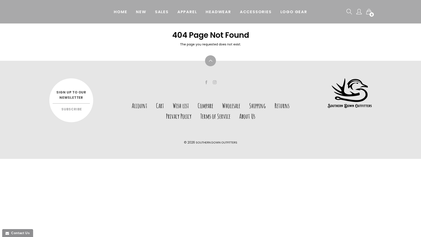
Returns (282, 106)
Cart (160, 106)
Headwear (218, 11)
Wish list (181, 106)
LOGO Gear (293, 11)
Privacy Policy (178, 116)
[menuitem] (120, 11)
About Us (247, 116)
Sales (162, 11)
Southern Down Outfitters (216, 142)
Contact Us (19, 233)
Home (120, 11)
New (141, 11)
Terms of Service (215, 116)
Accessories (256, 11)
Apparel (187, 11)
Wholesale (231, 106)
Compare (205, 106)
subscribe (71, 109)
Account (139, 106)
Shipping (257, 106)
